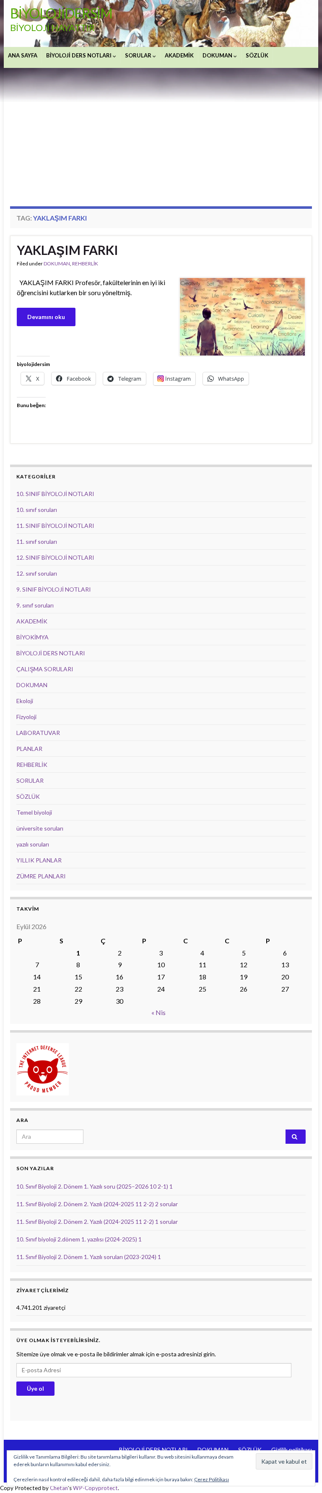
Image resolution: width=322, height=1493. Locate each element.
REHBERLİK (85, 263)
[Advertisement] (161, 131)
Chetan (59, 1488)
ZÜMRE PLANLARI (41, 876)
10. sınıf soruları (36, 509)
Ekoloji (24, 700)
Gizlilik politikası (291, 1449)
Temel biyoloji (34, 812)
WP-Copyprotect (95, 1488)
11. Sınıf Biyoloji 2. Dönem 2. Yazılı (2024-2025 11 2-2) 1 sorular (97, 1221)
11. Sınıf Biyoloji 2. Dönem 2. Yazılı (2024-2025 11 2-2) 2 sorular (97, 1203)
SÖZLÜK (257, 55)
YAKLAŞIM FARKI (67, 249)
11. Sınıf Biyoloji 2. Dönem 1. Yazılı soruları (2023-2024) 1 (88, 1256)
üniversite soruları (39, 828)
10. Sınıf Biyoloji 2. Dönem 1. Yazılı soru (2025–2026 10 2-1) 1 (94, 1186)
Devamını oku (46, 316)
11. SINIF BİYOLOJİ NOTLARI (55, 525)
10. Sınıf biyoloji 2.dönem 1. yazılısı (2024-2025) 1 (79, 1239)
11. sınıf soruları (36, 541)
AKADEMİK (179, 55)
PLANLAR (29, 748)
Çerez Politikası (211, 1479)
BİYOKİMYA (32, 637)
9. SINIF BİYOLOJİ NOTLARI (53, 589)
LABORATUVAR (38, 732)
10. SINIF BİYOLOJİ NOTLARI (55, 493)
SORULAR (139, 55)
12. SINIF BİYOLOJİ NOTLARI (55, 557)
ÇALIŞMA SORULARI (44, 668)
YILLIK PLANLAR (39, 860)
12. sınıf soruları (36, 573)
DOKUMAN (218, 55)
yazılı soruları (32, 844)
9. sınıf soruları (35, 605)
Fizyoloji (26, 716)
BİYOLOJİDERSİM (61, 13)
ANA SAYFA (22, 55)
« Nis (158, 1012)
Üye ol (35, 1388)
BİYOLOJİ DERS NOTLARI (79, 55)
